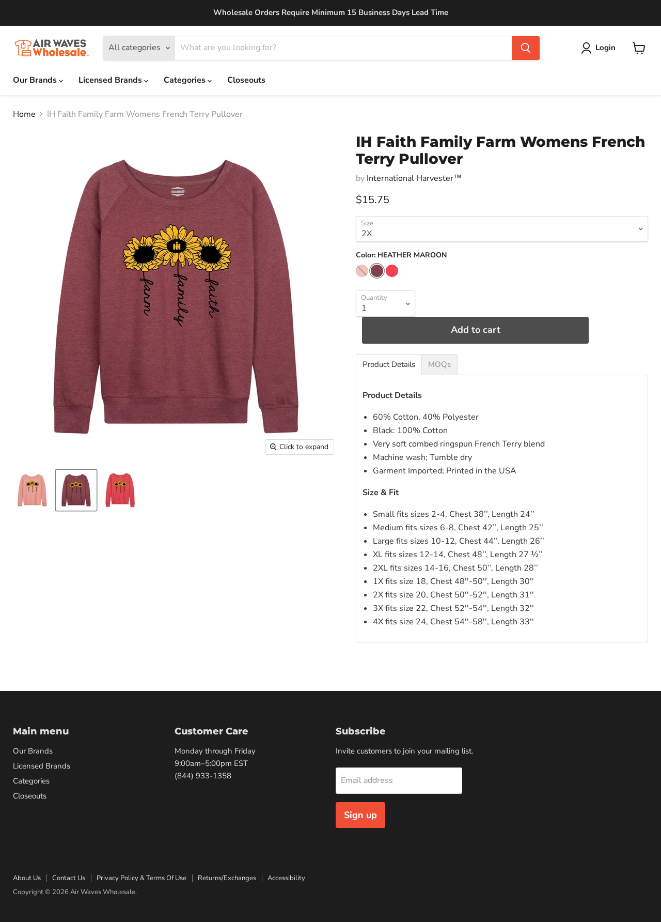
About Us (27, 878)
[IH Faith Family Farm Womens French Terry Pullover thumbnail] (32, 490)
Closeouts (246, 80)
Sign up (360, 815)
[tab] (389, 364)
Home (24, 114)
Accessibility (286, 878)
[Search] (526, 48)
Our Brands (36, 80)
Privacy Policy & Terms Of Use (141, 878)
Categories (186, 80)
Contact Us (68, 878)
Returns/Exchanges (227, 878)
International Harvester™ (414, 178)
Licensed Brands (111, 80)
